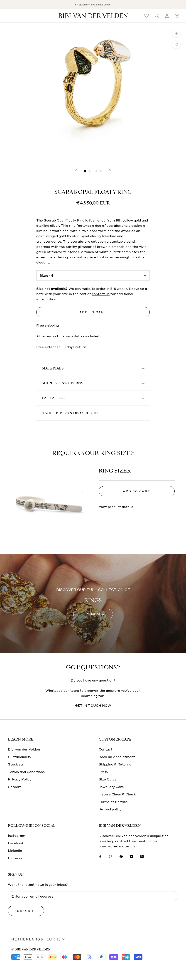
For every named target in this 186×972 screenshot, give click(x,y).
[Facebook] (100, 856)
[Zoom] (176, 33)
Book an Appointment (117, 757)
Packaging (53, 398)
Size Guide (108, 779)
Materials (53, 368)
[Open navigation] (11, 16)
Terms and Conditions (26, 772)
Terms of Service (113, 802)
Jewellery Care (111, 787)
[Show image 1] (85, 171)
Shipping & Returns (62, 383)
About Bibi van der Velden (70, 413)
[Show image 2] (90, 171)
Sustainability (19, 757)
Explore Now (93, 614)
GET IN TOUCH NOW (93, 705)
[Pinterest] (121, 856)
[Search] (156, 15)
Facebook (16, 843)
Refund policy (110, 809)
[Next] (110, 170)
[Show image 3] (96, 171)
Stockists (16, 764)
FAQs (103, 772)
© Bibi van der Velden (31, 949)
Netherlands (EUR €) (36, 939)
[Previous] (76, 170)
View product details (116, 506)
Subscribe (26, 911)
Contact (105, 749)
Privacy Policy (19, 779)
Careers (15, 787)
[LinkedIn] (142, 856)
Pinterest (16, 858)
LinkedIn (15, 850)
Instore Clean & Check (117, 794)
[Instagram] (110, 856)
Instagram (16, 835)
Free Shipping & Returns (93, 4)
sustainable (147, 841)
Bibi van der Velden (24, 749)
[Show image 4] (101, 171)
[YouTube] (131, 856)
